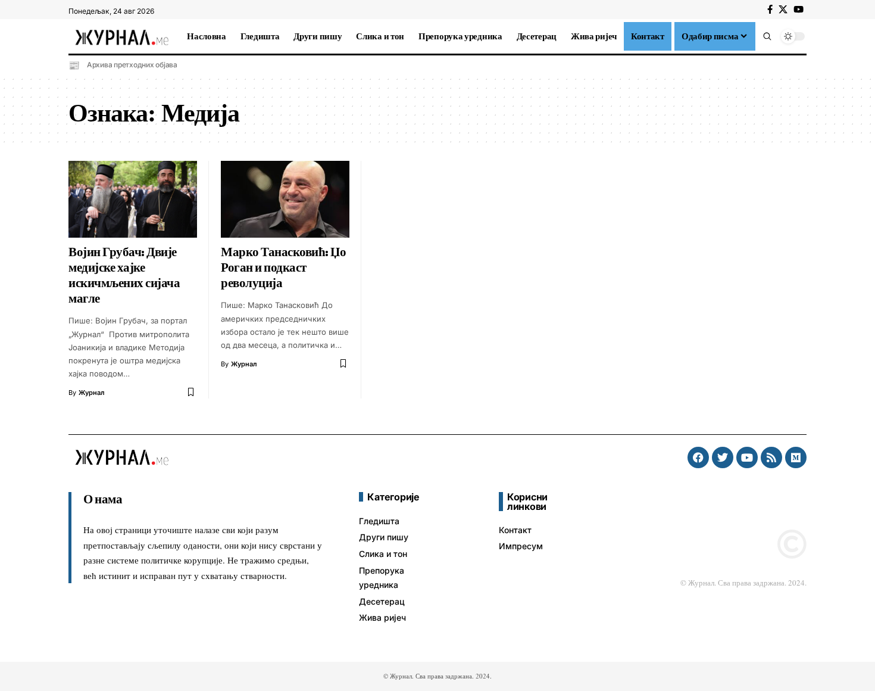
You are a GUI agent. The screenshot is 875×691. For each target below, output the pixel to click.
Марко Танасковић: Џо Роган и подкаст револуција (283, 267)
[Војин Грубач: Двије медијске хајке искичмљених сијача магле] (132, 199)
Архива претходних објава (132, 64)
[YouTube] (798, 9)
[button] (767, 36)
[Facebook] (770, 9)
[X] (783, 9)
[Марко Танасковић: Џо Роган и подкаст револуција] (285, 199)
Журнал (92, 392)
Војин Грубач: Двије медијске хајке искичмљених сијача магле (124, 275)
